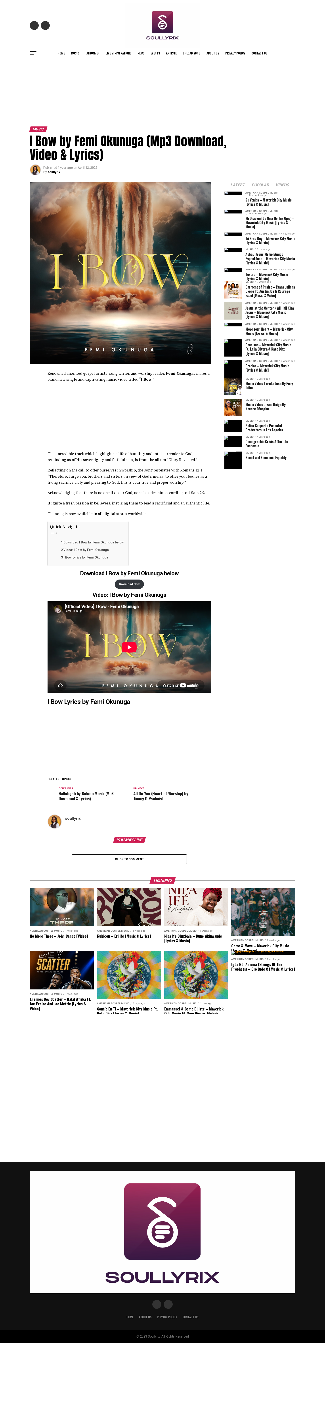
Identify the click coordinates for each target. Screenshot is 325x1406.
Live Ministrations (118, 53)
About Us (212, 53)
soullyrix (54, 172)
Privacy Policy (235, 53)
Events (155, 53)
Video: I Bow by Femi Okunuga (86, 550)
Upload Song (191, 53)
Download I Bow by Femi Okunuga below (93, 542)
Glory (173, 459)
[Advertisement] (162, 91)
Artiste (171, 53)
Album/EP (92, 53)
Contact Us (259, 53)
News (141, 53)
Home (61, 53)
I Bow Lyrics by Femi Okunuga (85, 557)
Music (75, 53)
